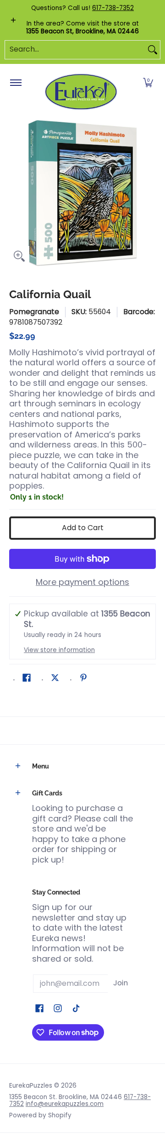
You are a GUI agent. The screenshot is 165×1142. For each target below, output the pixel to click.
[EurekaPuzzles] (81, 92)
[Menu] (15, 83)
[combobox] (75, 50)
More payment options (82, 582)
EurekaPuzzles (30, 1085)
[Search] (152, 50)
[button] (148, 83)
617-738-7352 (113, 8)
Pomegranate (34, 311)
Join (120, 983)
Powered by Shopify (40, 1115)
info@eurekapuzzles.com (65, 1104)
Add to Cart (83, 527)
